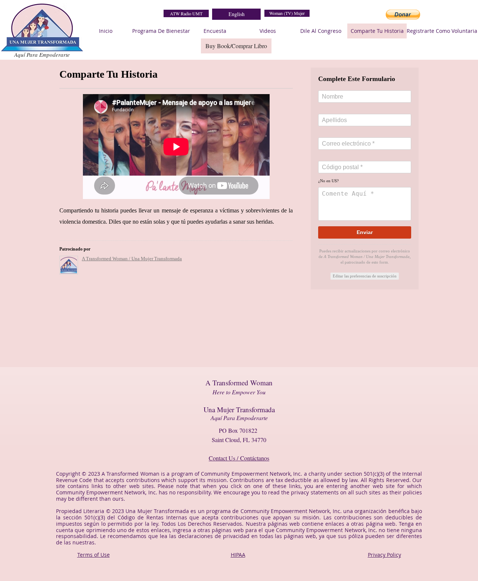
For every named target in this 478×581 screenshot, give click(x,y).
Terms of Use (93, 554)
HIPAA (238, 554)
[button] (403, 14)
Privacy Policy (384, 554)
